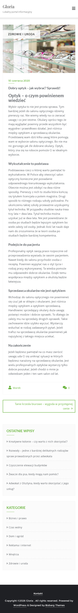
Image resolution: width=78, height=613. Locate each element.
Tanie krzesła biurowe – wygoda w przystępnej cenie (44, 406)
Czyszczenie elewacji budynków (28, 465)
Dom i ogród (16, 536)
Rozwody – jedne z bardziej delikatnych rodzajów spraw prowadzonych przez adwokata (37, 453)
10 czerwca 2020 (19, 80)
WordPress (19, 605)
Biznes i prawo (17, 518)
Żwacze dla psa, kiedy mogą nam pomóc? (33, 474)
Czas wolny (15, 527)
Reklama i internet (20, 545)
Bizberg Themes (55, 605)
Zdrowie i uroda (18, 563)
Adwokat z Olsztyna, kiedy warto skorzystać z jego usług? (38, 486)
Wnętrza (14, 554)
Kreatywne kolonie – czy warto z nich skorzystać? (38, 441)
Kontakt (38, 593)
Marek (16, 388)
